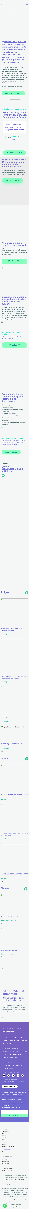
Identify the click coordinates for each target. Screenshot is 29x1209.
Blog (3, 1133)
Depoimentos (5, 1161)
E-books (4, 1137)
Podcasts (4, 1142)
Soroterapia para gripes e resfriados (11, 717)
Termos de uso (20, 1179)
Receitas (4, 1144)
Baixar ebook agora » (8, 920)
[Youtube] (13, 1075)
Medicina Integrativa (7, 1170)
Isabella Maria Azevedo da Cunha (12, 333)
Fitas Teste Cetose (7, 1156)
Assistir (3, 799)
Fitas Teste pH (6, 1154)
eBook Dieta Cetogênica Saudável (10, 917)
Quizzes (4, 1152)
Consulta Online (6, 1163)
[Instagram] (18, 1075)
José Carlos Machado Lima (12, 438)
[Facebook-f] (8, 1075)
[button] (26, 4)
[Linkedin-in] (22, 1075)
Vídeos (4, 1140)
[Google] (4, 1075)
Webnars (4, 1135)
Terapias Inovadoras (7, 1168)
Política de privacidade (11, 1179)
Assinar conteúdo (14, 1115)
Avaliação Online (6, 1131)
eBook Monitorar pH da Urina (9, 950)
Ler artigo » (5, 634)
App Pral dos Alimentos (8, 1146)
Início (3, 1126)
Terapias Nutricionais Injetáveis (10, 1166)
